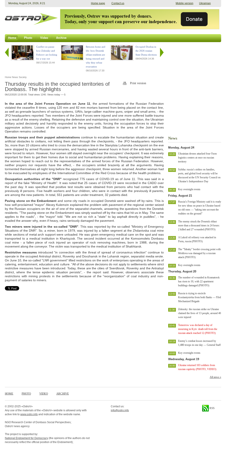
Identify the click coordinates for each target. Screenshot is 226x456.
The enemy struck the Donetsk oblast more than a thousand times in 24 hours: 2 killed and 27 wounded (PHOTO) (199, 225)
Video (43, 393)
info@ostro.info (120, 410)
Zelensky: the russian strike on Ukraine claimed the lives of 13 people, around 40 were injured (199, 313)
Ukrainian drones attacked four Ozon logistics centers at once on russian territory (197, 157)
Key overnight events (189, 189)
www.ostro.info (29, 414)
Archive (62, 393)
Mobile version (184, 3)
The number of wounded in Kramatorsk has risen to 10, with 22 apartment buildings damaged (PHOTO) (199, 281)
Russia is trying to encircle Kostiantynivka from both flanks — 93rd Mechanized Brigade (199, 297)
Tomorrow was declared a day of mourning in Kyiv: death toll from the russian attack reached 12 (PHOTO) (197, 329)
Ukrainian (205, 3)
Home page (98, 3)
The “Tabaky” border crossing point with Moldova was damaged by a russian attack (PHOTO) (199, 253)
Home (9, 393)
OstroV (27, 406)
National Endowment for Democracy (26, 438)
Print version (138, 83)
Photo (26, 393)
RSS (212, 408)
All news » (215, 377)
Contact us (117, 3)
